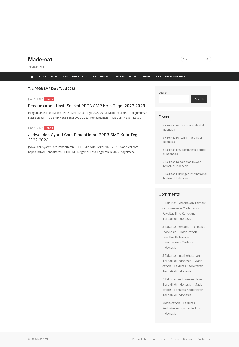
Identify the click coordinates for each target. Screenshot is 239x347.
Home (42, 76)
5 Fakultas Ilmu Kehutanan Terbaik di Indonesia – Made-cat (182, 261)
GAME (146, 76)
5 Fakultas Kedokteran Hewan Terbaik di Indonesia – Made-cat (183, 284)
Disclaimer (189, 339)
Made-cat (40, 59)
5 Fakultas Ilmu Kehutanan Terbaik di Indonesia (182, 213)
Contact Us (204, 339)
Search (163, 92)
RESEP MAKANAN (175, 76)
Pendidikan (79, 76)
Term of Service (159, 339)
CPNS (64, 76)
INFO (158, 76)
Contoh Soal (101, 76)
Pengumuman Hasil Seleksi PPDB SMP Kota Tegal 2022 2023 (86, 105)
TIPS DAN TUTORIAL (126, 76)
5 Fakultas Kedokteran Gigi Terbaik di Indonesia (181, 308)
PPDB (53, 76)
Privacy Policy (140, 339)
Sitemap (175, 339)
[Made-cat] (32, 76)
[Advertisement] (112, 26)
